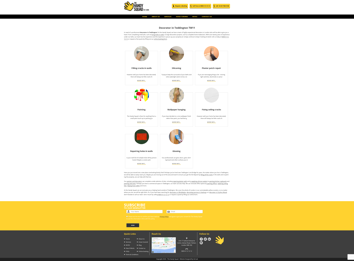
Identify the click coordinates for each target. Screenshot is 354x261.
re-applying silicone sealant (198, 181)
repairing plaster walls (180, 181)
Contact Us (207, 17)
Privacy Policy (164, 216)
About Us (156, 17)
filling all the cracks (207, 175)
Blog (140, 245)
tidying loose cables (133, 186)
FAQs (127, 251)
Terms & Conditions (132, 254)
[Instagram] (201, 243)
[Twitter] (205, 239)
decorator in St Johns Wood (218, 192)
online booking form (160, 39)
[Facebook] (201, 239)
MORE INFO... (141, 80)
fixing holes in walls (157, 34)
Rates (194, 17)
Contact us (142, 248)
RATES (128, 245)
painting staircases (130, 183)
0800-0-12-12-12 (163, 194)
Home (144, 17)
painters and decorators (134, 181)
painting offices (212, 183)
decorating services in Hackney (196, 192)
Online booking (143, 251)
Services (167, 17)
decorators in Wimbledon (178, 192)
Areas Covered (143, 242)
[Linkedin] (209, 239)
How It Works (182, 17)
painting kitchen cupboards (218, 181)
